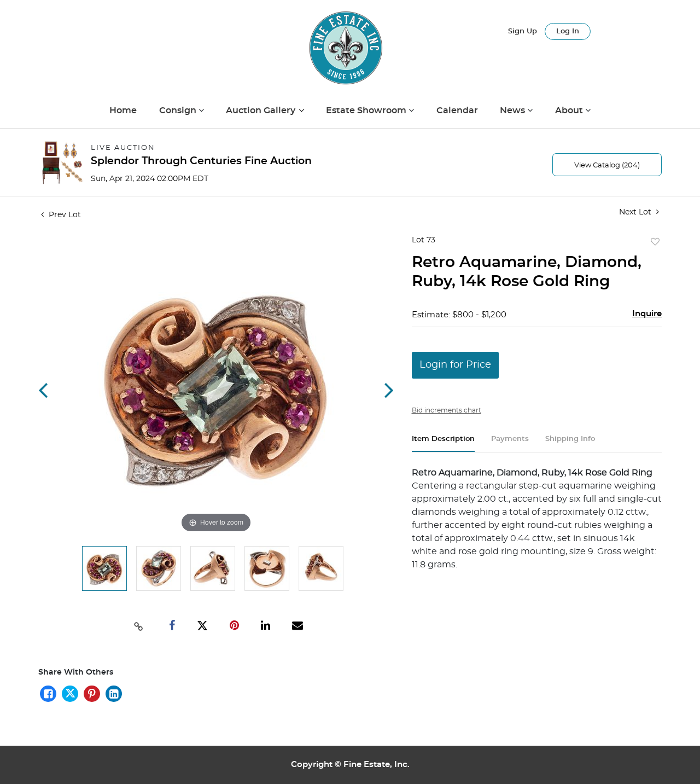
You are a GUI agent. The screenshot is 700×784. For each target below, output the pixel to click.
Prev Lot (63, 215)
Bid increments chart (446, 410)
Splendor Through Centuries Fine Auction (201, 161)
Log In (567, 31)
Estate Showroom (367, 110)
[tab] (443, 443)
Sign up (522, 31)
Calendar (457, 110)
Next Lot (636, 212)
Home (123, 110)
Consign (179, 110)
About (570, 110)
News (513, 110)
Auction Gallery (262, 110)
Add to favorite (655, 242)
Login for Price (455, 365)
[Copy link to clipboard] (138, 625)
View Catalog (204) (607, 165)
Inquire (647, 314)
